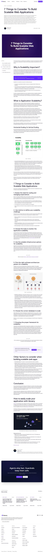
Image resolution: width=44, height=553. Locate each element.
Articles (5, 5)
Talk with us (35, 1)
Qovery (15, 403)
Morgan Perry (9, 27)
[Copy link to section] (12, 67)
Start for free (40, 1)
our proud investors (32, 237)
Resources (25, 1)
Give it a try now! (16, 445)
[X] (40, 515)
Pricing (21, 1)
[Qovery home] (4, 515)
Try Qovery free (34, 349)
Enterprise (17, 1)
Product (9, 1)
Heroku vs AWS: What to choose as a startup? (31, 256)
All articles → (40, 491)
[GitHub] (39, 515)
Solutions (13, 1)
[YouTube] (42, 515)
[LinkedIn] (37, 515)
